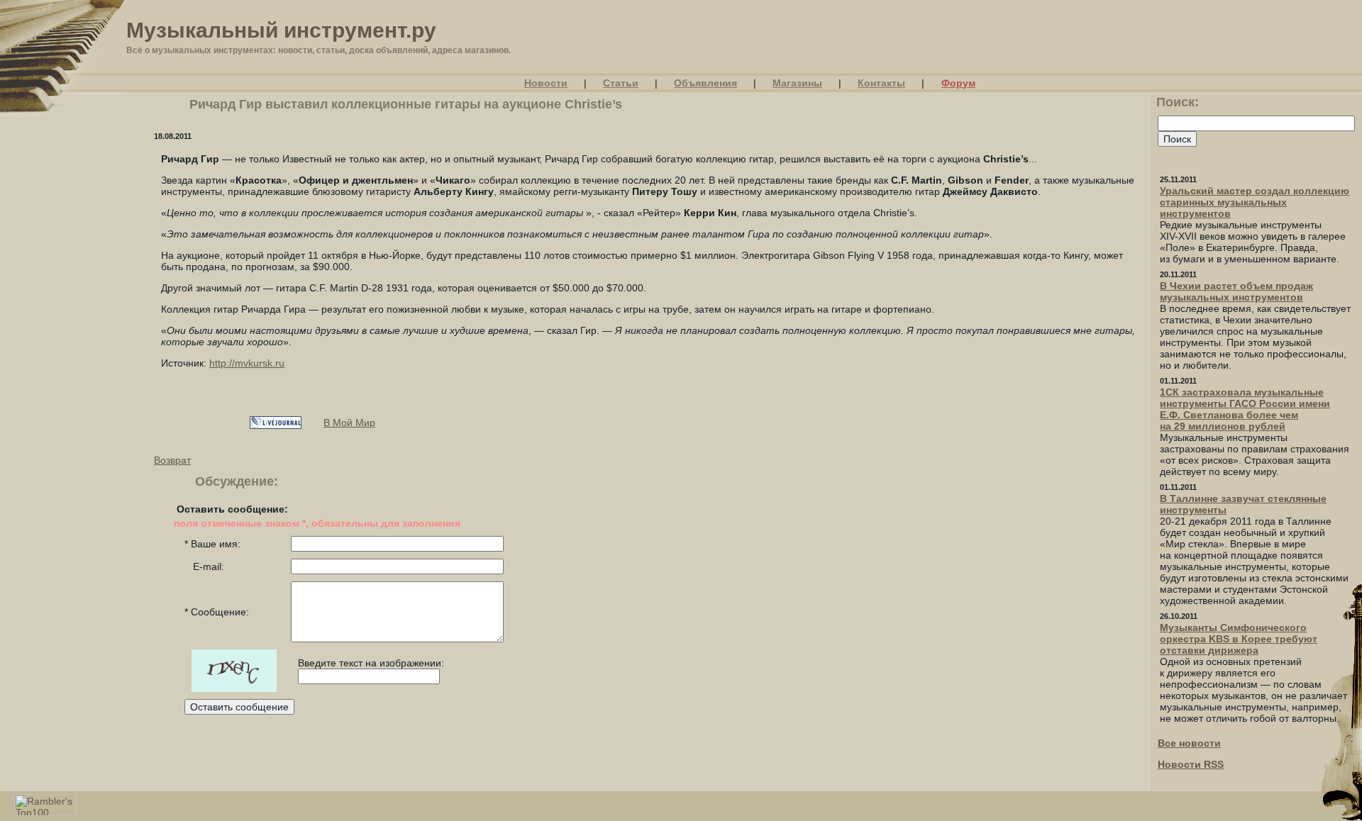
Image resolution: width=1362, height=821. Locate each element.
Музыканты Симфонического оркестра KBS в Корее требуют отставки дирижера (1238, 639)
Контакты (881, 83)
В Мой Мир (349, 422)
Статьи (620, 83)
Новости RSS (1191, 764)
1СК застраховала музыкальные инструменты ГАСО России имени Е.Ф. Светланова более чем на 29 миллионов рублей (1245, 409)
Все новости (1189, 743)
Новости (546, 83)
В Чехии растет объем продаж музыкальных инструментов (1236, 291)
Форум (958, 83)
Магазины (797, 83)
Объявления (705, 83)
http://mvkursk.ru (246, 363)
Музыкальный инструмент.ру (281, 30)
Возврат (172, 460)
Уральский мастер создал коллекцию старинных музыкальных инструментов (1254, 202)
